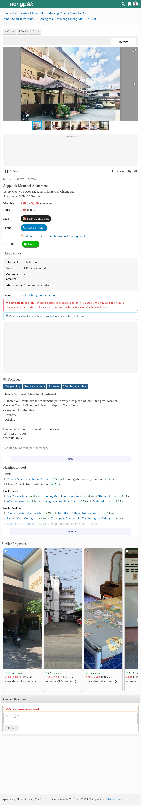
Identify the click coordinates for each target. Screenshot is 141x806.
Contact (11, 31)
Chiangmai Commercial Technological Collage (80, 518)
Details (24, 31)
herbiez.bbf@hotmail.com (38, 295)
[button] (134, 51)
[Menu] (5, 4)
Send (12, 728)
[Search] (123, 4)
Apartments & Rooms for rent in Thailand (22, 4)
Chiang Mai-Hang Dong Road (62, 496)
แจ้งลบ (120, 171)
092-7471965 (35, 228)
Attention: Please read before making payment (55, 236)
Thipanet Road (108, 496)
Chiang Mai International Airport (28, 479)
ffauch (32, 244)
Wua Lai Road (15, 501)
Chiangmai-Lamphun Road (59, 501)
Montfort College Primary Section (79, 513)
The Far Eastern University (24, 513)
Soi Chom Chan (16, 496)
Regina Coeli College (20, 524)
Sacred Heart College (20, 518)
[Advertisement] (70, 151)
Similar (36, 31)
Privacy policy (116, 799)
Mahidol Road (101, 501)
